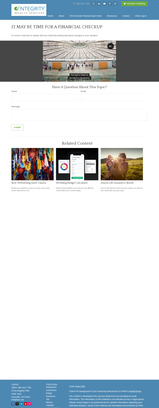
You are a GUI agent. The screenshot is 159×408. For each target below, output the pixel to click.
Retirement (51, 387)
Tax (47, 399)
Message (15, 106)
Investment (51, 390)
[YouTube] (104, 4)
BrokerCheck (135, 391)
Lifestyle (50, 405)
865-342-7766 (82, 3)
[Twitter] (94, 4)
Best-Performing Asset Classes (28, 182)
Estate (49, 393)
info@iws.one (17, 400)
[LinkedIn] (99, 4)
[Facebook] (110, 4)
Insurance (50, 396)
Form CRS (80, 386)
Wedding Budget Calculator (72, 182)
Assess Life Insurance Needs (117, 182)
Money (49, 402)
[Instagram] (29, 403)
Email (83, 91)
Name (14, 91)
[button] (50, 16)
